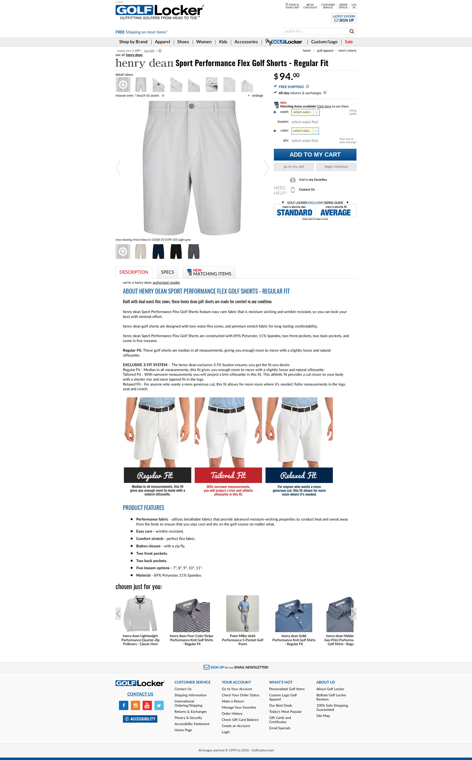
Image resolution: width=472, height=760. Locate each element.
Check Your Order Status (240, 695)
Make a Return (233, 701)
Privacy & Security (188, 718)
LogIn (354, 6)
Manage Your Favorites (239, 707)
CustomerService (328, 6)
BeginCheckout (310, 6)
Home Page (183, 730)
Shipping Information (191, 695)
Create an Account (236, 726)
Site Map (323, 716)
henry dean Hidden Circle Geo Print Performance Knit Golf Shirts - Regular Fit (345, 640)
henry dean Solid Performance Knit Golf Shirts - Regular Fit (293, 640)
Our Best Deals (280, 705)
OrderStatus (343, 6)
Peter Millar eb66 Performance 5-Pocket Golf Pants (242, 640)
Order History (232, 713)
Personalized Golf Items (287, 689)
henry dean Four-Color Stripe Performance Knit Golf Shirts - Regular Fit (191, 640)
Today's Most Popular (285, 712)
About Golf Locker (330, 689)
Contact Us (183, 689)
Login (226, 732)
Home (307, 50)
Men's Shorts (347, 50)
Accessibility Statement (192, 724)
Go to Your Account (237, 689)
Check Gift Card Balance (240, 720)
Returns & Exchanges (191, 712)
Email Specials (279, 728)
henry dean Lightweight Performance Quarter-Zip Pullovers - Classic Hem (140, 640)
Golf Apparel (325, 50)
